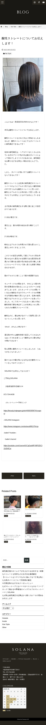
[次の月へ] (24, 689)
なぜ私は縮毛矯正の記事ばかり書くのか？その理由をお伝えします (22, 596)
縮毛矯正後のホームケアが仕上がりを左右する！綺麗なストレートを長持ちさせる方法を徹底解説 (22, 572)
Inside (4, 621)
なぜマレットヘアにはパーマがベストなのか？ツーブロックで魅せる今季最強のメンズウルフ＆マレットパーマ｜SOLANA (22, 589)
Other (4, 627)
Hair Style (6, 624)
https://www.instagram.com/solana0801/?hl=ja (21, 426)
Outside (5, 618)
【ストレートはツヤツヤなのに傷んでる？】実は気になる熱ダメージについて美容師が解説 (22, 578)
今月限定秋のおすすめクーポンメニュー (17, 583)
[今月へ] (21, 689)
